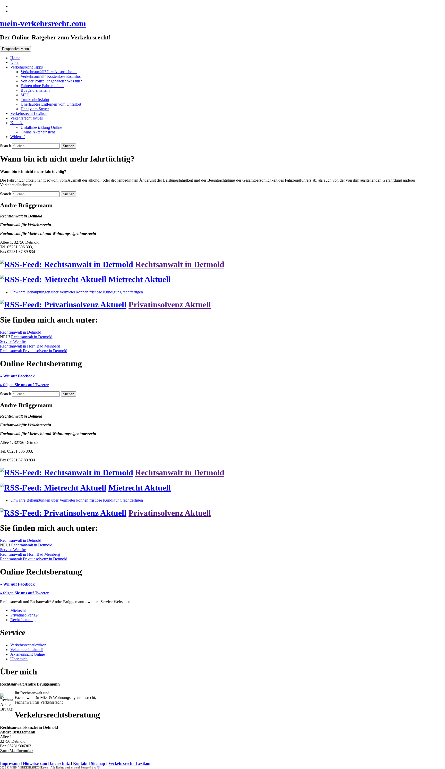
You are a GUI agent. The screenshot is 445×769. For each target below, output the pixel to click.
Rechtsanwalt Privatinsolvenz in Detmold (33, 351)
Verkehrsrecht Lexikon (28, 113)
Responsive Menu (15, 49)
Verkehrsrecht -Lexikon (129, 763)
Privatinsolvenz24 (24, 615)
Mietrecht (18, 610)
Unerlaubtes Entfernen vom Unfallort (51, 104)
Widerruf (17, 136)
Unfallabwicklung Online (41, 127)
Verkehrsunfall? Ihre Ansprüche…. (49, 72)
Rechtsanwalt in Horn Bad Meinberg (30, 346)
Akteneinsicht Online (27, 654)
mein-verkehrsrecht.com (43, 23)
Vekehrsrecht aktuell (26, 118)
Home (15, 58)
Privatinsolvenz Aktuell (170, 304)
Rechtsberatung (23, 620)
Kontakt (16, 123)
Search (6, 145)
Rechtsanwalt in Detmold (179, 264)
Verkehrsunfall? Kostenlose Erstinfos (51, 76)
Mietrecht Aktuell (139, 279)
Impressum (10, 763)
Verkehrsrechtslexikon (28, 645)
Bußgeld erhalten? (35, 90)
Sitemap (98, 763)
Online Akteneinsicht (38, 132)
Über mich (19, 659)
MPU (25, 95)
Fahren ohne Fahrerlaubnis (42, 85)
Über (14, 62)
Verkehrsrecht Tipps (26, 67)
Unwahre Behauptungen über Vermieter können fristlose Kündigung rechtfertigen (76, 292)
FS (98, 767)
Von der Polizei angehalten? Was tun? (51, 81)
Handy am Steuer (35, 109)
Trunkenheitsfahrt (35, 99)
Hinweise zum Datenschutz (46, 763)
